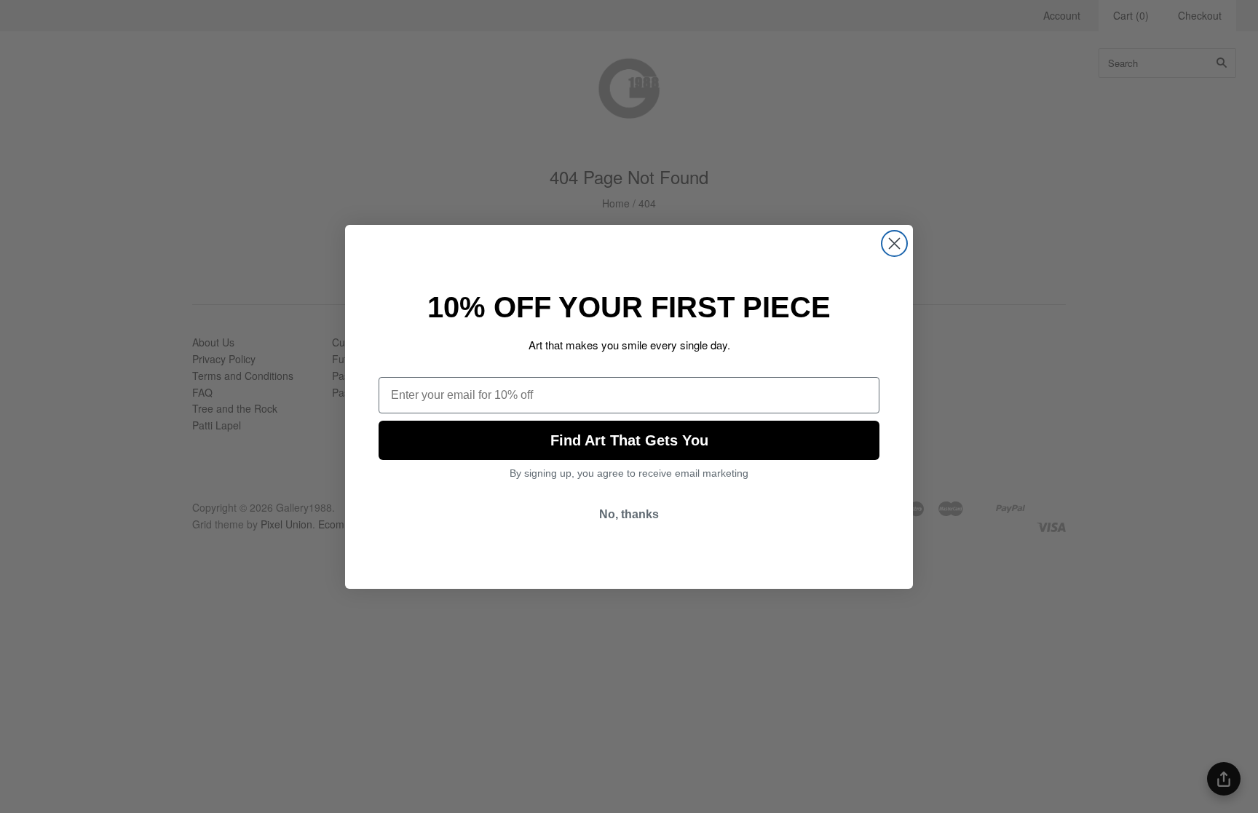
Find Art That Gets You (629, 440)
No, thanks (629, 514)
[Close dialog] (894, 243)
